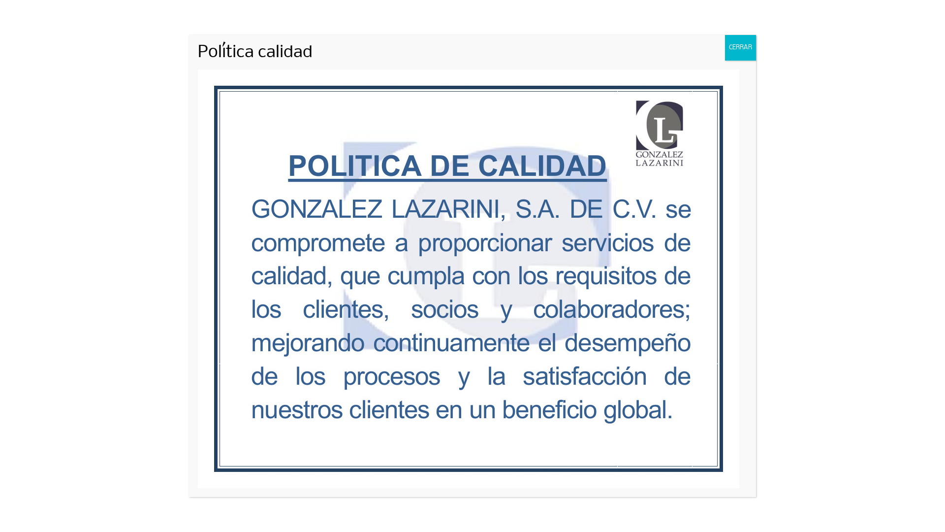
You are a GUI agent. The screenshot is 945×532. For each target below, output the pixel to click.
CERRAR (740, 47)
